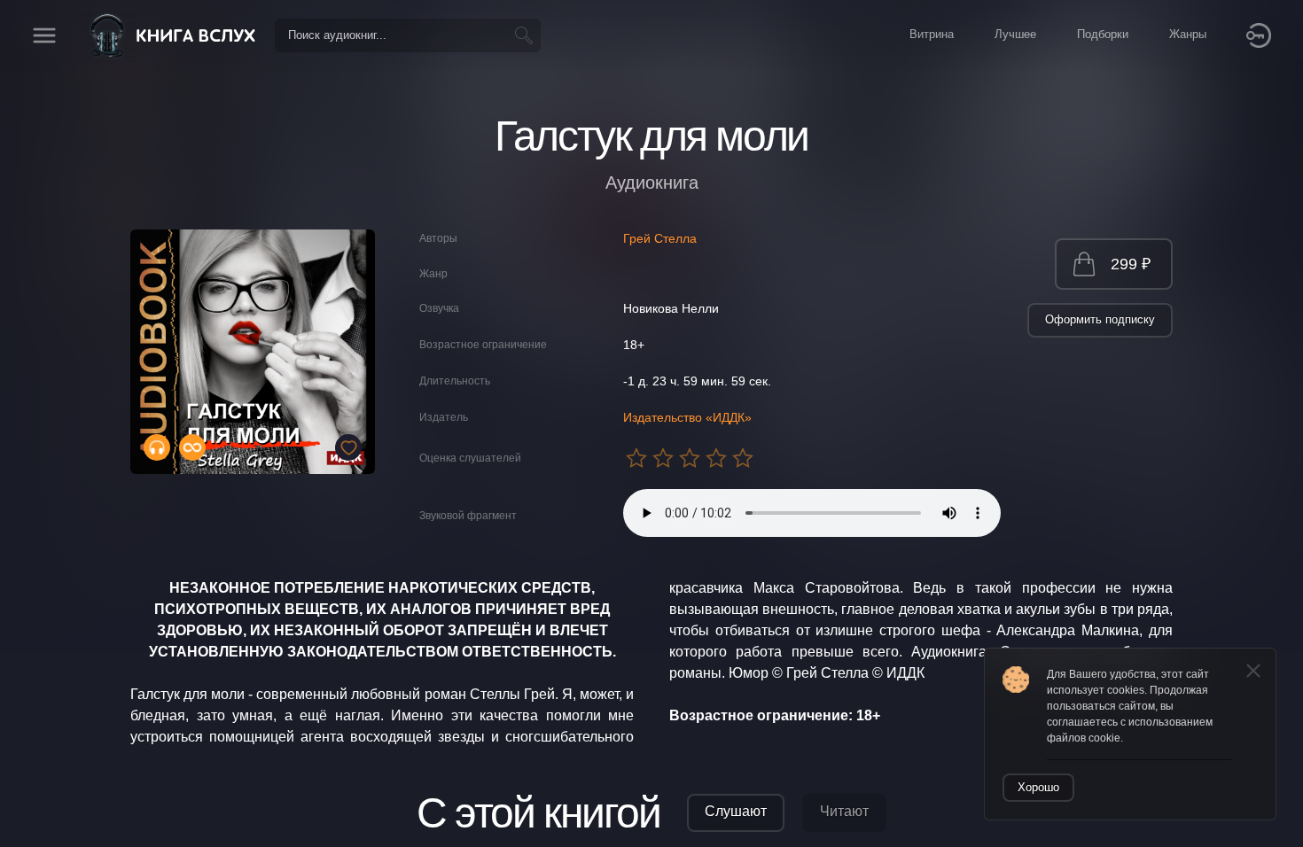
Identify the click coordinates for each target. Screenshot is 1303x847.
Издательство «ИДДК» (687, 417)
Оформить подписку (1100, 319)
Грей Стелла (660, 238)
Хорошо (1038, 787)
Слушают (736, 811)
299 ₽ (1131, 264)
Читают (844, 811)
